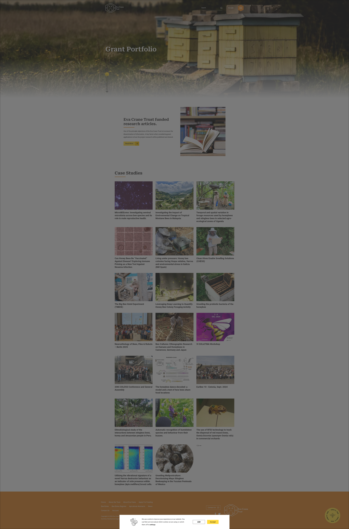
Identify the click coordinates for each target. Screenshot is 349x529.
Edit (198, 522)
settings (152, 525)
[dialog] (174, 264)
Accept (213, 522)
